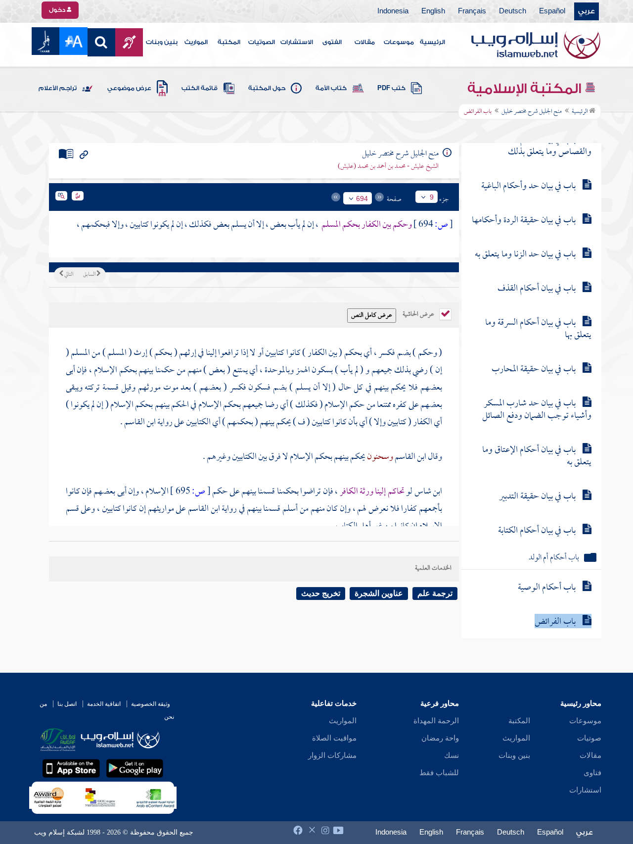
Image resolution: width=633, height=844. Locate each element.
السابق (89, 275)
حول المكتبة (266, 88)
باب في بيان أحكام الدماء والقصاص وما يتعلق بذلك (545, 146)
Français (472, 11)
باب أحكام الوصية (547, 587)
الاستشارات (296, 42)
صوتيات (589, 738)
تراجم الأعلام (58, 88)
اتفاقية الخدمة (104, 703)
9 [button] (432, 197)
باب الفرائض (555, 622)
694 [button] (362, 198)
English (433, 11)
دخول (58, 9)
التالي (68, 275)
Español (552, 11)
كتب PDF (391, 88)
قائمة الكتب (199, 88)
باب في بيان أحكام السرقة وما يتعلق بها (538, 329)
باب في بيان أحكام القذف (536, 288)
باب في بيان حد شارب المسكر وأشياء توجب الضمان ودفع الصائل (536, 410)
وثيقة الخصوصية (150, 703)
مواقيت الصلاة (334, 738)
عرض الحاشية (419, 313)
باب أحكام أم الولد (554, 558)
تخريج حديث (320, 593)
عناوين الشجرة (379, 593)
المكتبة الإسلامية (526, 89)
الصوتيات (261, 42)
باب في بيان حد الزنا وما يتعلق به (525, 254)
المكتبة (229, 42)
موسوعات (399, 42)
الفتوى (332, 42)
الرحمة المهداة (436, 721)
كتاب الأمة (331, 88)
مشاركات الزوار (332, 755)
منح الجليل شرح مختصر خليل (531, 111)
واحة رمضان (440, 738)
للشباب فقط (439, 773)
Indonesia (392, 11)
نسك (451, 755)
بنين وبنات (162, 42)
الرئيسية (432, 42)
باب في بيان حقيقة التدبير (537, 496)
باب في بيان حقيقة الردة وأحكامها (524, 220)
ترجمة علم (434, 593)
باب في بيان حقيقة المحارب (534, 369)
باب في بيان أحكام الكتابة (537, 531)
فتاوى (592, 773)
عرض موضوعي (129, 88)
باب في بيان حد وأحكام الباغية (528, 186)
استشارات (585, 790)
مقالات (365, 42)
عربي (586, 11)
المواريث (196, 42)
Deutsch (512, 11)
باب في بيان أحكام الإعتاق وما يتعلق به (536, 456)
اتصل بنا (67, 703)
